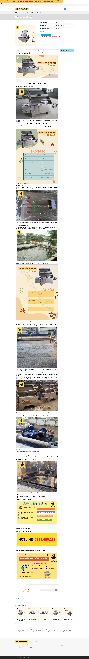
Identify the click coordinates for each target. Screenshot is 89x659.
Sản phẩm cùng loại (21, 605)
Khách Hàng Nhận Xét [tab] (20, 583)
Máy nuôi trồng (23, 12)
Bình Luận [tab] (18, 598)
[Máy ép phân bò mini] (33, 612)
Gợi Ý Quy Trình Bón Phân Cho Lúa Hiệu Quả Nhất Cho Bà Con (29, 453)
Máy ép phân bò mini (33, 619)
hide (19, 80)
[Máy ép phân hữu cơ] (68, 612)
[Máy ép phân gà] (56, 612)
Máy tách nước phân (30, 12)
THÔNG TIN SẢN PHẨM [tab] (20, 48)
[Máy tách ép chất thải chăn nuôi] (21, 612)
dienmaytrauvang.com (49, 52)
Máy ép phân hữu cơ (68, 619)
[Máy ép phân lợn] (44, 612)
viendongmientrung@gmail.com (50, 647)
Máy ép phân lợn (44, 619)
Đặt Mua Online (46, 34)
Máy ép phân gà (56, 619)
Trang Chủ (17, 12)
